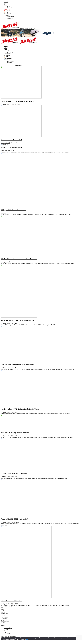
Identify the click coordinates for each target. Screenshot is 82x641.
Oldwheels (3, 213)
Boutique (3, 615)
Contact (3, 622)
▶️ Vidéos (6, 12)
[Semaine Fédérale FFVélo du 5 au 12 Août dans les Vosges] (28, 406)
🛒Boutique (7, 15)
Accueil (6, 2)
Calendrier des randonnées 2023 (11, 140)
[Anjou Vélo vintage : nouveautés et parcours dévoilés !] (19, 317)
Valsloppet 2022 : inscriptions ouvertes (13, 210)
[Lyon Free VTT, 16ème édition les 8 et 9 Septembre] (28, 361)
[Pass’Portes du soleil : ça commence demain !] (28, 429)
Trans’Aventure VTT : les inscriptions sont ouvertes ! (18, 101)
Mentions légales (5, 621)
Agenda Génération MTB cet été (11, 601)
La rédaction (4, 150)
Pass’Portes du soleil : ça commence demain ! (15, 432)
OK (27, 639)
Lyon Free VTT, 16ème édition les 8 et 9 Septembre (17, 364)
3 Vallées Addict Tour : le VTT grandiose (14, 473)
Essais (5, 5)
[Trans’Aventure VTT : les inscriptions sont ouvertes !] (21, 98)
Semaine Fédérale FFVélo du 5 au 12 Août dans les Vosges (20, 409)
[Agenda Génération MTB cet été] (26, 597)
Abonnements (10, 16)
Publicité (3, 625)
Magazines (9, 18)
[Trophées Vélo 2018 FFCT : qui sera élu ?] (28, 516)
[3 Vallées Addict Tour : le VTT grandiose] (28, 470)
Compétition (7, 9)
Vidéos (2, 610)
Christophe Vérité (5, 104)
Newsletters (4, 618)
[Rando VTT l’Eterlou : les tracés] (4, 144)
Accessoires (10, 7)
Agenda (3, 612)
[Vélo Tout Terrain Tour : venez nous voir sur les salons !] (28, 256)
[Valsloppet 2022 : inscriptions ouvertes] (28, 206)
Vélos (8, 6)
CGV (2, 623)
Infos (5, 3)
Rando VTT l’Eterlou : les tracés (11, 147)
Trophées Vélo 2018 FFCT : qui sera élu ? (14, 519)
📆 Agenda (7, 10)
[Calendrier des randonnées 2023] (21, 136)
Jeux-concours (7, 13)
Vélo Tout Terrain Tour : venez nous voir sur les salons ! (19, 259)
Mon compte (7, 633)
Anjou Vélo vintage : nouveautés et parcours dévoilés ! (18, 320)
